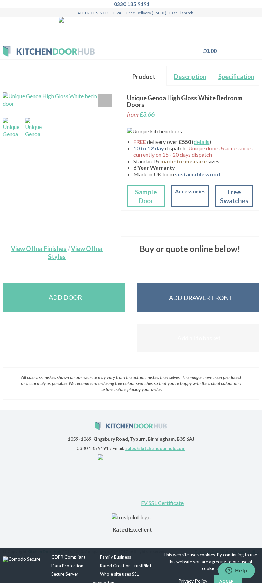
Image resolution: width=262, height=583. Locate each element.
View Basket (208, 51)
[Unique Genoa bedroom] (35, 127)
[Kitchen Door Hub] (49, 51)
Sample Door (146, 196)
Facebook (109, 496)
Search (236, 47)
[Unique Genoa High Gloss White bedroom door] (13, 127)
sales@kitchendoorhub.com (155, 448)
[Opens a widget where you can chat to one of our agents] (236, 571)
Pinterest (87, 496)
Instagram (131, 496)
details (201, 141)
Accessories (190, 191)
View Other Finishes (39, 248)
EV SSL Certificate (162, 502)
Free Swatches (234, 196)
